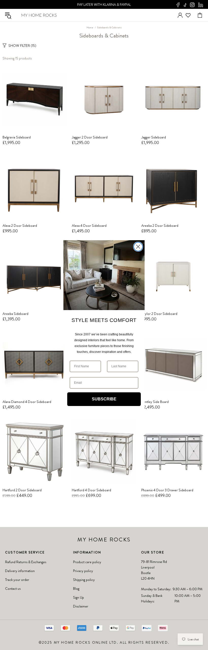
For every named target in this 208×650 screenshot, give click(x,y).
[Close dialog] (138, 246)
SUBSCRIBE (104, 399)
